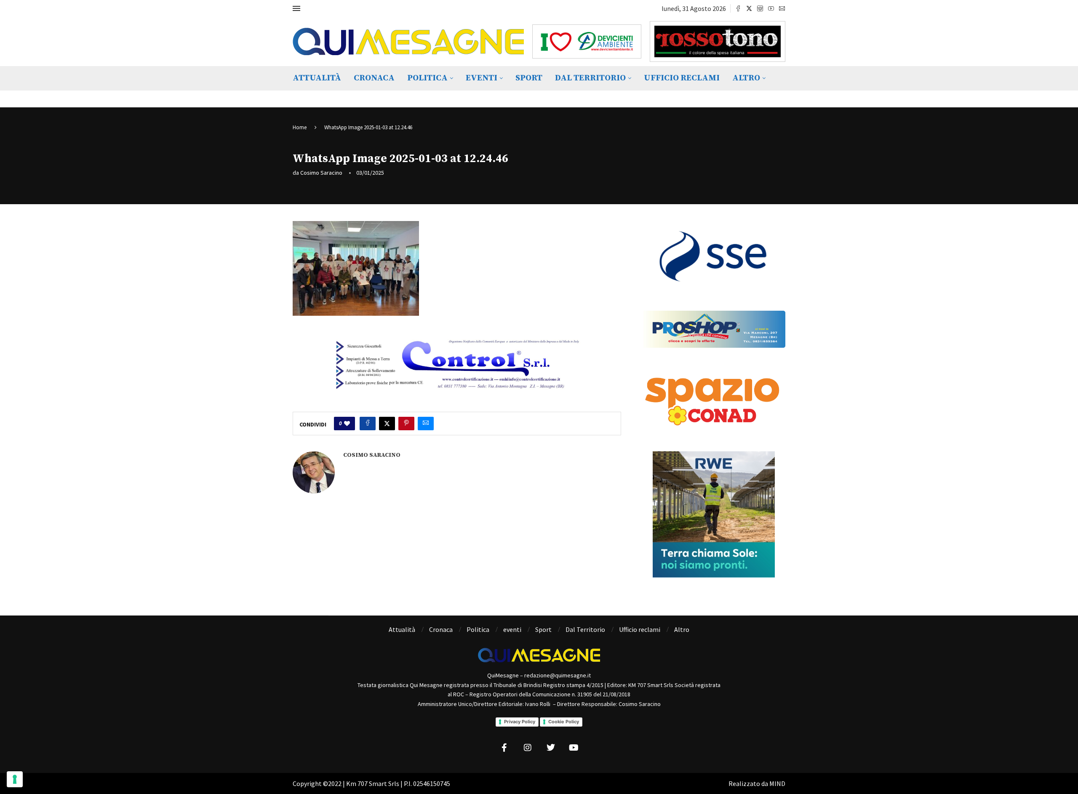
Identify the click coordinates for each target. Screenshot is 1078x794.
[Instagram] (760, 8)
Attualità (317, 78)
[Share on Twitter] (387, 423)
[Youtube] (771, 8)
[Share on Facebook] (368, 423)
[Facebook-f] (504, 747)
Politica (427, 78)
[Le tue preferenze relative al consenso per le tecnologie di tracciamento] (15, 779)
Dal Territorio (590, 78)
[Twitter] (749, 8)
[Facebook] (738, 8)
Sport (528, 78)
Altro (746, 78)
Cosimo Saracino (321, 172)
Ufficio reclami (682, 78)
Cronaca (374, 78)
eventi (481, 78)
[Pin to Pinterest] (406, 423)
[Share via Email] (426, 423)
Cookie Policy (563, 722)
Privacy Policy (519, 722)
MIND (777, 783)
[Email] (782, 8)
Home (300, 127)
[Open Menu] (296, 8)
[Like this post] (347, 423)
